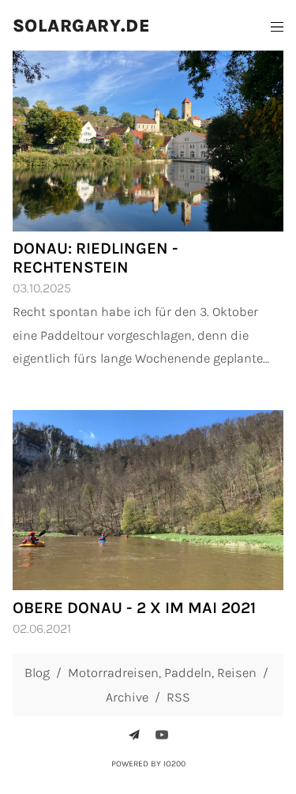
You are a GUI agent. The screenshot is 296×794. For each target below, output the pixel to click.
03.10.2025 (42, 287)
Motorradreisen (113, 672)
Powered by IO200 (148, 763)
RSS (178, 697)
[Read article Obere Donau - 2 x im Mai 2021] (148, 500)
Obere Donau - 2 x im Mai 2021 (134, 607)
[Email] (134, 734)
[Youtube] (161, 734)
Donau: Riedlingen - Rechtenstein (95, 258)
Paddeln (188, 672)
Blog (37, 672)
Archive (127, 697)
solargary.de (81, 25)
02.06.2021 (42, 628)
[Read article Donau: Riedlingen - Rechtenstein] (148, 141)
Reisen (237, 672)
